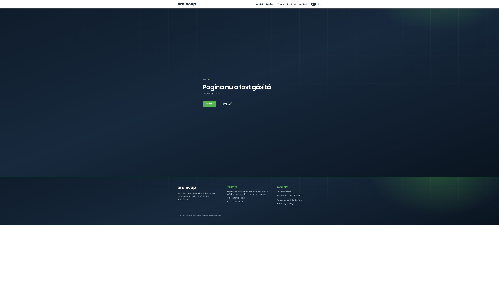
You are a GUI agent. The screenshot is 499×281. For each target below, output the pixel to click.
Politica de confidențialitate (289, 200)
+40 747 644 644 (235, 201)
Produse (270, 4)
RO (313, 4)
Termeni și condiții (285, 203)
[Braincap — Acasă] (187, 4)
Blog (293, 4)
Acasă (209, 103)
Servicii (259, 4)
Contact (303, 4)
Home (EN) (226, 103)
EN (318, 4)
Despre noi (283, 4)
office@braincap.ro (236, 198)
